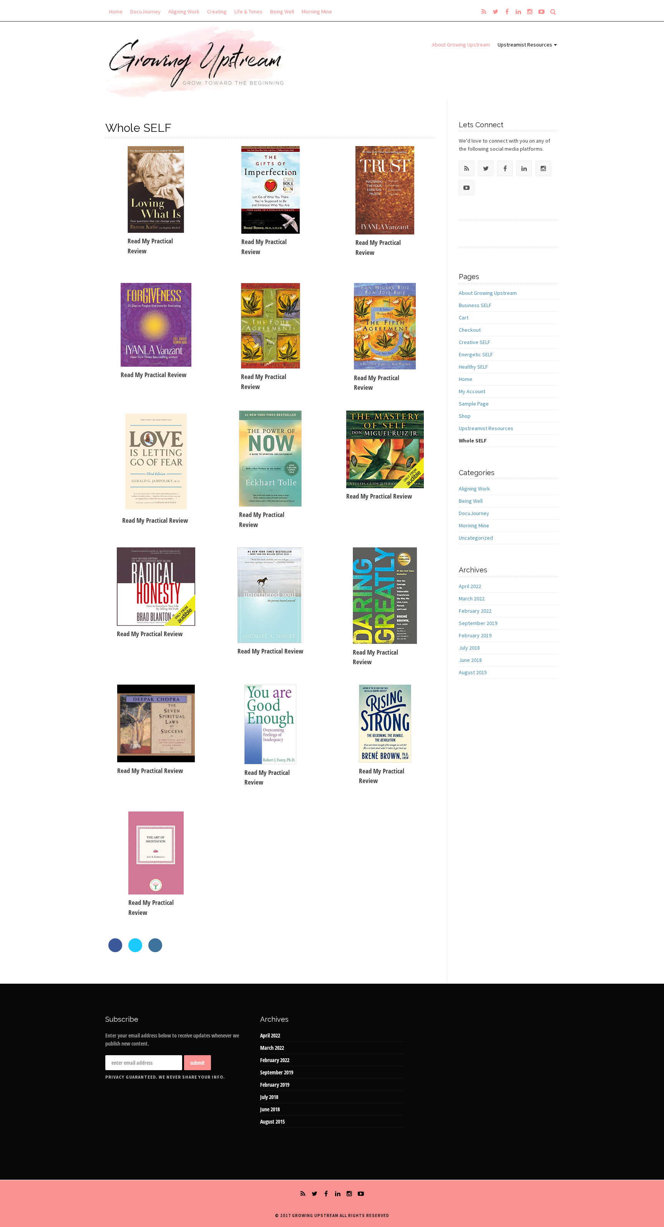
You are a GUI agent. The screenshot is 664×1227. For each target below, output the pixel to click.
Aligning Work (183, 11)
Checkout (470, 329)
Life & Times (248, 11)
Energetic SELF (476, 354)
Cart (463, 317)
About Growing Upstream (461, 44)
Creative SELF (474, 342)
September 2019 (478, 623)
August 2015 (473, 672)
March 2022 (472, 598)
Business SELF (475, 305)
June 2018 (470, 660)
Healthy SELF (473, 366)
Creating (217, 11)
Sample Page (474, 403)
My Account (472, 391)
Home (116, 11)
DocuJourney (145, 11)
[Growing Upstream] (197, 61)
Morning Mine (317, 11)
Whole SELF (473, 440)
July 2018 (469, 647)
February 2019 (475, 635)
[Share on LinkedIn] (155, 949)
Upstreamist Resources (525, 44)
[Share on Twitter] (135, 949)
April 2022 (470, 586)
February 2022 (475, 610)
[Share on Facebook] (115, 949)
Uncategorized (476, 537)
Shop (465, 415)
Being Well (282, 11)
